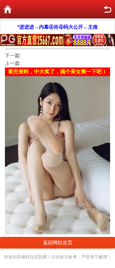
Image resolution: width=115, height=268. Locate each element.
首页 (7, 9)
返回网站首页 (57, 242)
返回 (107, 9)
